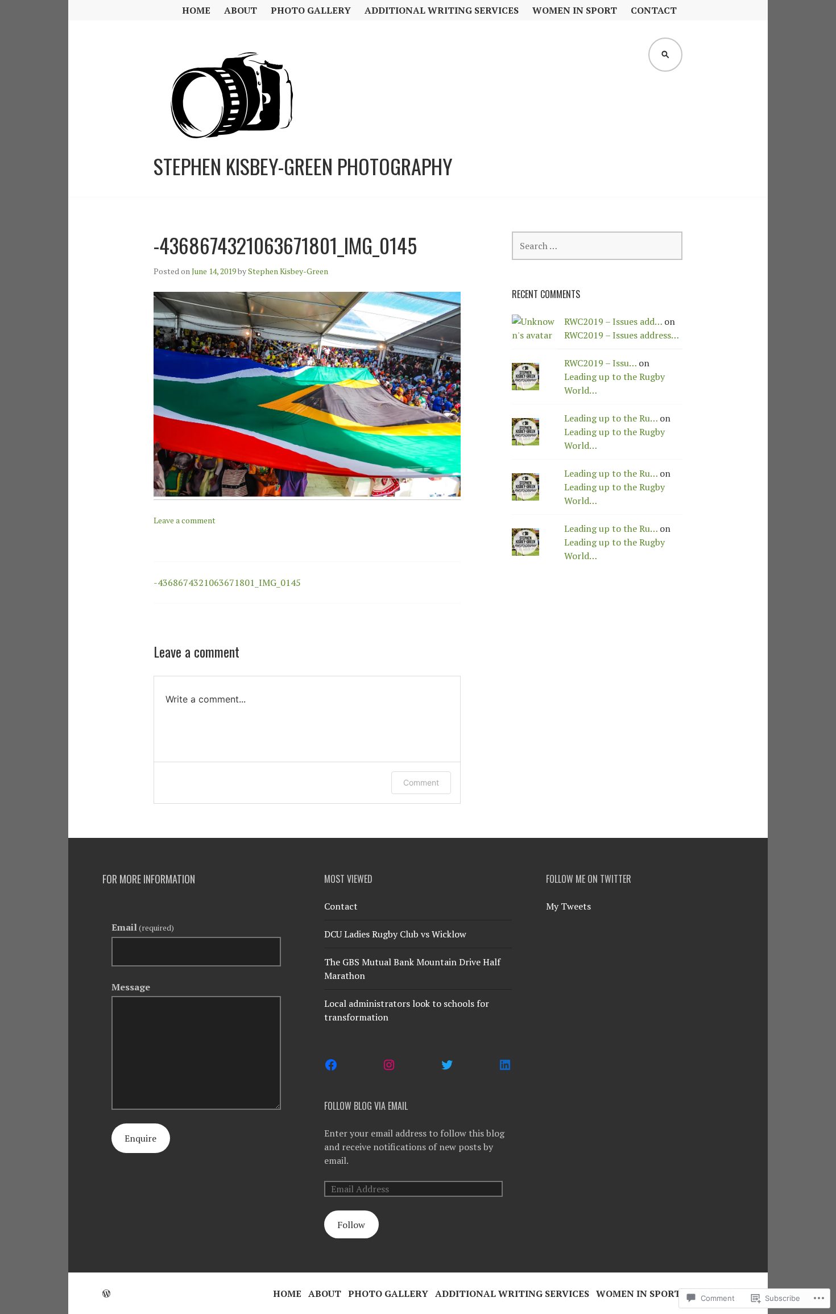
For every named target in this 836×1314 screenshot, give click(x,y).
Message (130, 987)
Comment (421, 782)
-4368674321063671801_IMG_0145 (227, 582)
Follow (351, 1224)
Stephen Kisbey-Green (288, 271)
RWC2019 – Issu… (600, 363)
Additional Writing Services (442, 10)
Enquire (140, 1138)
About (240, 10)
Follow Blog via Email (366, 1106)
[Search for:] (597, 245)
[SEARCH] (665, 55)
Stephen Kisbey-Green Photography (303, 166)
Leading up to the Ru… (610, 418)
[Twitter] (447, 1065)
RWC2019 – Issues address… (621, 335)
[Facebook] (331, 1065)
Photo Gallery (311, 10)
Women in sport (574, 10)
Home (196, 10)
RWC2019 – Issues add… (613, 321)
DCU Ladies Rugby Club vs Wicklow (395, 934)
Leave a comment (185, 520)
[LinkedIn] (505, 1065)
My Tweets (568, 906)
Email (142, 927)
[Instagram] (389, 1065)
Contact (654, 10)
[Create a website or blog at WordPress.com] (106, 1293)
